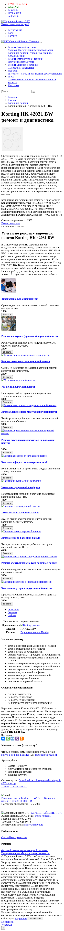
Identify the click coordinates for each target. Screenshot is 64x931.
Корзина (12, 35)
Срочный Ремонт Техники (24, 41)
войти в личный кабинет (15, 754)
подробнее (21, 918)
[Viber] (17, 739)
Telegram (13, 10)
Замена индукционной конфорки (20, 487)
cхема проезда (43, 815)
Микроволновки (43, 50)
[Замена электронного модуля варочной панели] (28, 405)
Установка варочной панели (18, 386)
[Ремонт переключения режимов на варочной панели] (32, 433)
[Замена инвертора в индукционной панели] (26, 581)
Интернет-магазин (11, 853)
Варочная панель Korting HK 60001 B (28, 799)
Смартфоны (14, 67)
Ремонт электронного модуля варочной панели (29, 562)
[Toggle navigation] (40, 42)
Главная (12, 97)
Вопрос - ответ (30, 853)
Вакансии (32, 79)
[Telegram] (12, 739)
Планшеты (27, 67)
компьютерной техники (34, 850)
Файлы (12, 615)
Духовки (13, 50)
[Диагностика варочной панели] (8, 292)
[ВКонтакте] (3, 739)
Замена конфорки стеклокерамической (24, 462)
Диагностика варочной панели (19, 298)
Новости (21, 79)
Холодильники (16, 55)
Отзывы (12, 612)
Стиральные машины (40, 53)
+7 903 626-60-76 (17, 4)
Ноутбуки (13, 61)
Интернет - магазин (19, 73)
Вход (10, 33)
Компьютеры (26, 61)
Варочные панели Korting (35, 632)
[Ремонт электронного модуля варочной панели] (29, 556)
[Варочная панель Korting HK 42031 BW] (12, 150)
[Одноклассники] (22, 739)
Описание (13, 609)
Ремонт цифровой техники (23, 64)
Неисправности (18, 837)
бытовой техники (11, 850)
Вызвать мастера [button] (10, 223)
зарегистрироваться (46, 754)
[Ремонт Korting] (30, 625)
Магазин (13, 70)
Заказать (7, 314)
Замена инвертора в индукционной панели (26, 588)
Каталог (12, 100)
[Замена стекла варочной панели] (20, 506)
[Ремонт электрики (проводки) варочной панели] (8, 329)
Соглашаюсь (35, 918)
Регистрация (15, 30)
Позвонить (7, 921)
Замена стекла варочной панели (20, 512)
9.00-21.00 (13, 15)
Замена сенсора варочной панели (20, 537)
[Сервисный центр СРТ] (15, 21)
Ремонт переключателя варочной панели (25, 361)
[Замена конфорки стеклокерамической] (24, 455)
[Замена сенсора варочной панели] (21, 531)
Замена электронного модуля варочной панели (29, 411)
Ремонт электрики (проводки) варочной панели (29, 336)
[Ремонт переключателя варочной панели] (25, 355)
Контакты (13, 85)
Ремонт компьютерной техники (25, 58)
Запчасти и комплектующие (46, 73)
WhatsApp (13, 7)
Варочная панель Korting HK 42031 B (22, 798)
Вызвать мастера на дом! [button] (15, 24)
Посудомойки (26, 50)
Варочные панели (18, 53)
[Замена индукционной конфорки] (21, 480)
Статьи (12, 79)
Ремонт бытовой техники (22, 47)
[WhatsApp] (8, 739)
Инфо (11, 76)
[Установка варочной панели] (18, 380)
